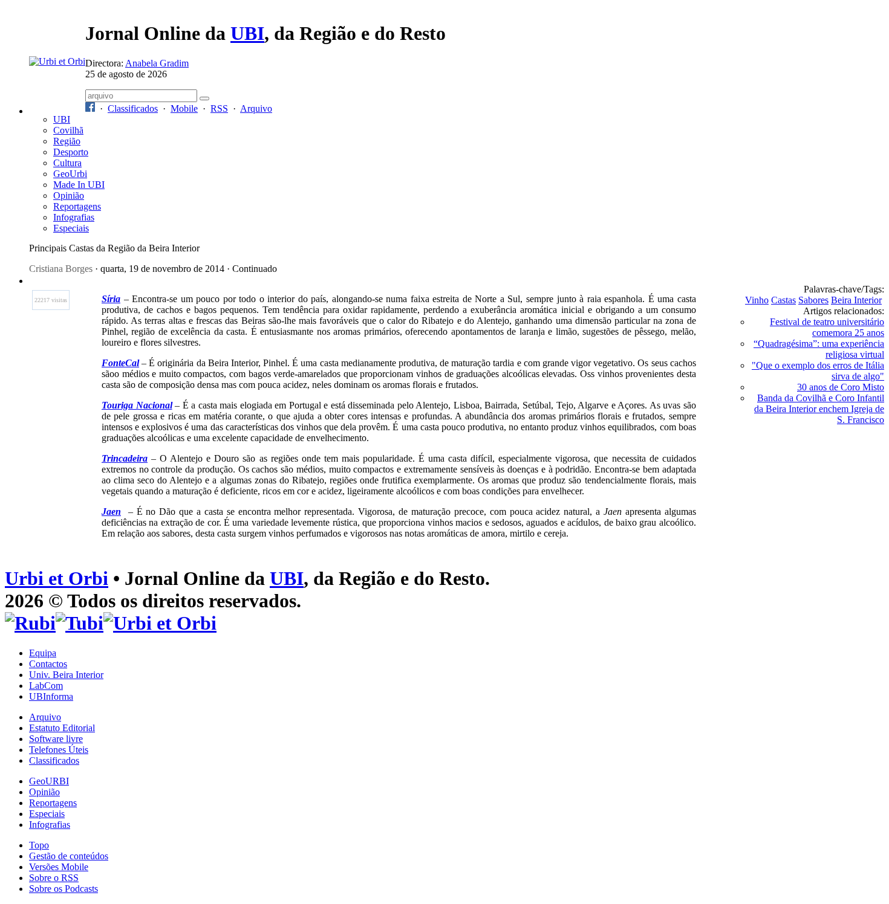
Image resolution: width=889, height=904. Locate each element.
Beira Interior (856, 300)
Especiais (71, 228)
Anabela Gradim (157, 63)
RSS (219, 108)
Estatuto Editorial (62, 728)
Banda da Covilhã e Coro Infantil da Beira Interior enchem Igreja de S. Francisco (819, 409)
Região (66, 141)
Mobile (184, 108)
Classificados (133, 108)
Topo (39, 845)
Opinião (68, 195)
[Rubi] (30, 623)
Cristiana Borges (61, 268)
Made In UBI (79, 184)
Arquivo (256, 108)
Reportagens (77, 206)
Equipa (42, 653)
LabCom (46, 685)
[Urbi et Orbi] (160, 623)
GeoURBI (49, 781)
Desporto (70, 152)
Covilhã (68, 130)
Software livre (56, 739)
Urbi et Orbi (56, 578)
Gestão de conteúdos (68, 856)
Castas (783, 300)
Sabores (813, 300)
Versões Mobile (58, 867)
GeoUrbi (70, 174)
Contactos (48, 664)
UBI (247, 33)
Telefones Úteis (58, 749)
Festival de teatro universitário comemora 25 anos (827, 327)
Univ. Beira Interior (66, 675)
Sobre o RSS (54, 878)
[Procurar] (204, 98)
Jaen (111, 511)
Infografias (73, 217)
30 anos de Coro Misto (840, 387)
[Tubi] (79, 623)
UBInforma (51, 696)
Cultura (67, 163)
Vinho (757, 300)
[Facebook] (90, 108)
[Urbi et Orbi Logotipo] (57, 61)
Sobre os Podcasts (63, 888)
